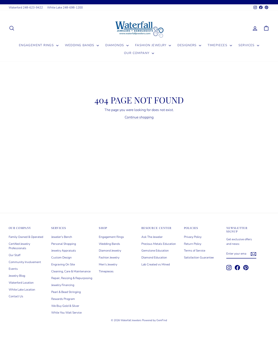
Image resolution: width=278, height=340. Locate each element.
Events (13, 269)
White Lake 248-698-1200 (65, 7)
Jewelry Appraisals (63, 250)
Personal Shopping (63, 244)
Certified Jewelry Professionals (19, 246)
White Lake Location (22, 290)
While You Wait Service (66, 313)
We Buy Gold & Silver (65, 306)
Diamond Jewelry (110, 250)
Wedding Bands (80, 45)
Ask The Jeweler (152, 237)
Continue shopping (139, 117)
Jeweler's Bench (61, 237)
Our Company (137, 53)
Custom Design (61, 257)
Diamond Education (154, 257)
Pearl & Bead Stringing (66, 292)
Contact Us (16, 296)
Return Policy (192, 244)
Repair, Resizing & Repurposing (71, 278)
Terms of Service (194, 250)
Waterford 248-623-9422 (26, 7)
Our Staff (14, 255)
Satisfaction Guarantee (199, 257)
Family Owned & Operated (26, 237)
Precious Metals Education (158, 244)
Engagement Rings (37, 45)
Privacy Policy (193, 237)
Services (247, 45)
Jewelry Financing (62, 285)
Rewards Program (63, 299)
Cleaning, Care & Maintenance (71, 271)
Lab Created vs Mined (155, 264)
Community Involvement (25, 262)
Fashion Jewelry (151, 45)
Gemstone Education (155, 250)
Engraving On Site (63, 264)
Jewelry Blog (17, 276)
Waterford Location (21, 283)
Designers (187, 45)
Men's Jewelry (108, 264)
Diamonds (115, 45)
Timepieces (218, 45)
